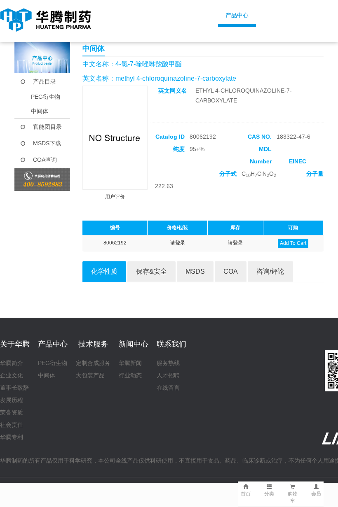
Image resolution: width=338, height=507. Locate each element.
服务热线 (168, 363)
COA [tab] (230, 271)
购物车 (293, 497)
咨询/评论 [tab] (270, 271)
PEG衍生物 (45, 96)
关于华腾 (181, 15)
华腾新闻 (130, 363)
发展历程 (11, 400)
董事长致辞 (14, 387)
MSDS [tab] (195, 271)
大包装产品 (90, 375)
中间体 (39, 111)
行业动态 (130, 375)
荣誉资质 (11, 412)
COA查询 (45, 159)
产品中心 (237, 15)
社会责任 (11, 424)
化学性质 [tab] (104, 271)
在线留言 (168, 387)
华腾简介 (11, 363)
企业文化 (11, 375)
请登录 (177, 243)
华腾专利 (11, 437)
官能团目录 (47, 126)
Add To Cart (293, 243)
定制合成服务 (93, 363)
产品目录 (44, 81)
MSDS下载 (47, 143)
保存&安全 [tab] (151, 271)
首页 (131, 15)
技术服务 (292, 15)
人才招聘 (168, 375)
